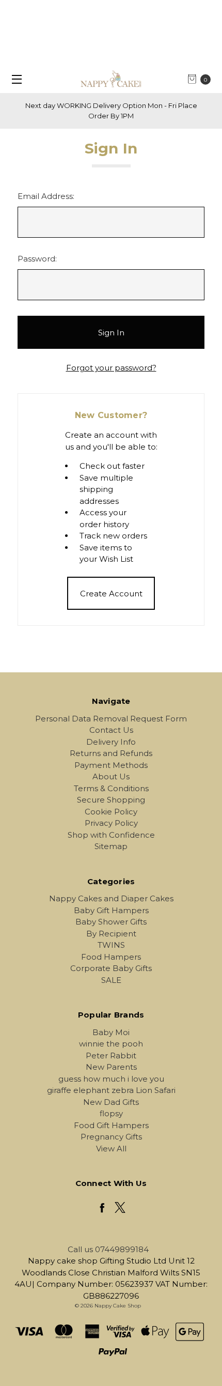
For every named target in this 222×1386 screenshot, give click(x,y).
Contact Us (111, 730)
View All (111, 1148)
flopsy (111, 1113)
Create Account (111, 593)
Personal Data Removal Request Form (111, 718)
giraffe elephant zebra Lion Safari (111, 1090)
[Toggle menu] (14, 79)
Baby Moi (111, 1032)
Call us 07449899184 (108, 1249)
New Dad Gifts (111, 1102)
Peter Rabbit (111, 1055)
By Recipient (111, 933)
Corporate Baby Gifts (111, 968)
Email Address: (46, 196)
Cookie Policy (111, 812)
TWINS (111, 945)
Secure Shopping (111, 800)
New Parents (111, 1067)
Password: (37, 259)
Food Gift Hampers (111, 1125)
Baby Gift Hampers (111, 910)
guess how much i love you (111, 1079)
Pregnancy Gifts (111, 1137)
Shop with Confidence (111, 835)
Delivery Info (111, 742)
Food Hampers (111, 957)
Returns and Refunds (111, 753)
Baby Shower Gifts (111, 922)
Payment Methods (111, 765)
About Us (111, 776)
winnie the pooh (111, 1044)
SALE (111, 980)
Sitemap (111, 846)
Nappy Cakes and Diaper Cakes (111, 898)
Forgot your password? (111, 368)
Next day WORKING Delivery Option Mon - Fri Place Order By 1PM (111, 110)
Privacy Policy (111, 823)
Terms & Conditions (111, 788)
